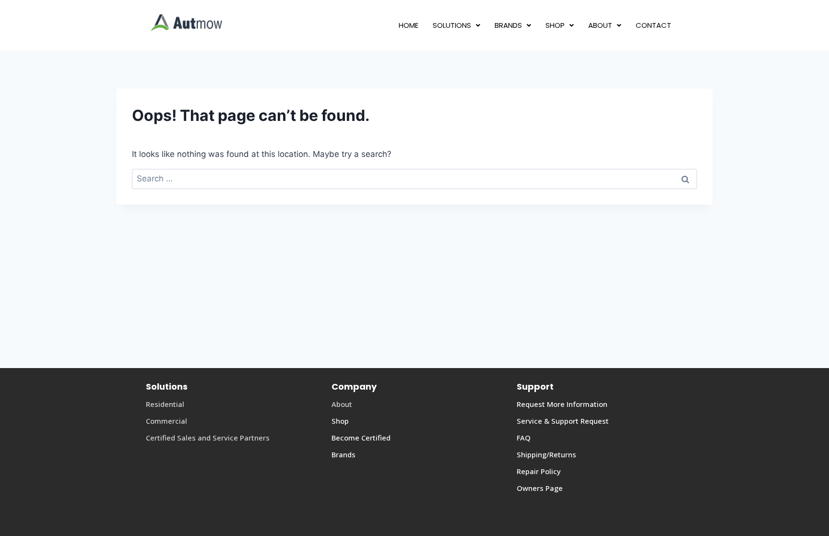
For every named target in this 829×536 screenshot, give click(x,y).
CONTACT (653, 25)
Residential (165, 404)
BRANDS (508, 25)
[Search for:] (414, 178)
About (342, 404)
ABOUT (600, 25)
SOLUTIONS (452, 25)
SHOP (555, 25)
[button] (456, 25)
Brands (343, 454)
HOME (408, 25)
